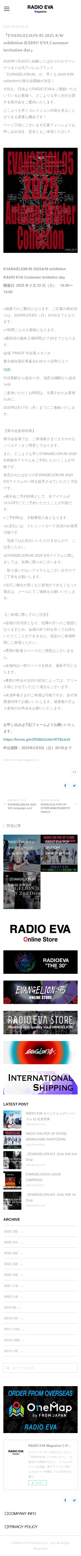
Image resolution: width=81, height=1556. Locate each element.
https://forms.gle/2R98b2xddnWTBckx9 (36, 739)
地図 (7, 369)
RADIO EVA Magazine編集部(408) (21, 760)
